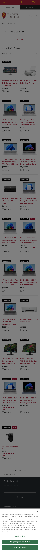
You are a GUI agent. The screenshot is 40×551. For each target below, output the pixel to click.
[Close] (37, 511)
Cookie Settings (20, 536)
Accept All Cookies (20, 547)
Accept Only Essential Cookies (20, 542)
